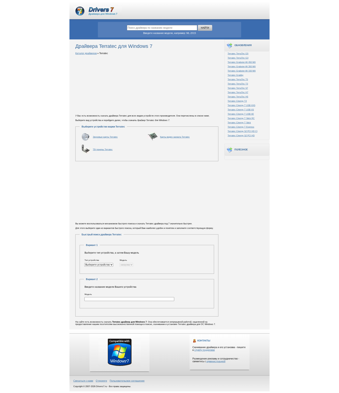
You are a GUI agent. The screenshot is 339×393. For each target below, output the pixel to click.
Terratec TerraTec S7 (238, 88)
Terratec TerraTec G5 (238, 53)
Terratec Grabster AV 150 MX (242, 71)
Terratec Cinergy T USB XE (241, 114)
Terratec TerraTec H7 (238, 92)
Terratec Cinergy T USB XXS (241, 105)
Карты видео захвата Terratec (175, 137)
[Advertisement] (147, 84)
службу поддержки (204, 350)
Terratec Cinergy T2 (237, 101)
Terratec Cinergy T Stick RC (241, 118)
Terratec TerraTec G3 (238, 58)
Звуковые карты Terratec (105, 137)
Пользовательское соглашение (127, 380)
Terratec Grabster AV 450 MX (242, 62)
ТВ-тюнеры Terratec (103, 149)
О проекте (101, 380)
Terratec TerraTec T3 (238, 84)
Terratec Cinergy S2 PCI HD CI (242, 131)
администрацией (215, 361)
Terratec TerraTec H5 (238, 97)
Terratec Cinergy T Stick (239, 122)
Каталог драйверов (86, 53)
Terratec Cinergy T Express (241, 127)
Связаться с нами (83, 380)
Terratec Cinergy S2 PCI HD (241, 135)
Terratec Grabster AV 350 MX (242, 66)
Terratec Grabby (235, 75)
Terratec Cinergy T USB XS (241, 109)
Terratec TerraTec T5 (238, 79)
